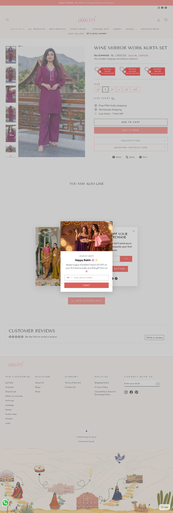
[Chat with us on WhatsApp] (5, 503)
